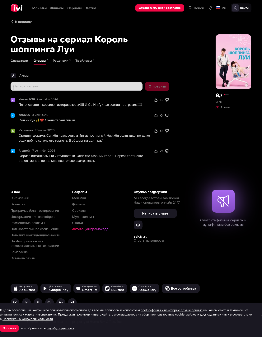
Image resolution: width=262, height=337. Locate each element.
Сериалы (79, 210)
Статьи (77, 223)
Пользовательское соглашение (35, 229)
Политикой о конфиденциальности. (27, 318)
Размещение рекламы (28, 223)
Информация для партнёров (32, 216)
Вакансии (18, 204)
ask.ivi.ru (140, 236)
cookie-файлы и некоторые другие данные (172, 310)
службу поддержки (60, 328)
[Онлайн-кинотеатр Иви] (18, 8)
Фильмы (78, 204)
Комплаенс (19, 252)
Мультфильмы (83, 216)
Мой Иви (79, 198)
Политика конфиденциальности (35, 235)
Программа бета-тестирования (35, 210)
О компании (20, 198)
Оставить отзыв (23, 258)
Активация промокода (90, 229)
